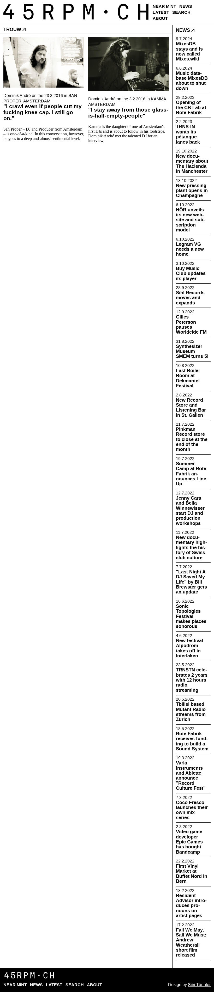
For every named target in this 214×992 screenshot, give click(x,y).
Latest (161, 12)
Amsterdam (36, 101)
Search (181, 12)
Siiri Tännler (199, 984)
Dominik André (17, 95)
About (160, 18)
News (185, 6)
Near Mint (164, 6)
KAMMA (158, 99)
